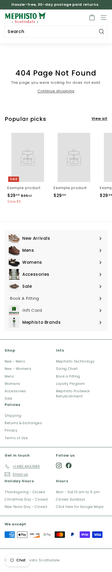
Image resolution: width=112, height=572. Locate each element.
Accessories (15, 391)
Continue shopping (56, 91)
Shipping (13, 415)
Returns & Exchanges (23, 423)
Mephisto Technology (75, 361)
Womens (12, 383)
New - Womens (18, 368)
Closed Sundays (70, 499)
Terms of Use (16, 438)
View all (99, 118)
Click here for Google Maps (80, 506)
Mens (9, 376)
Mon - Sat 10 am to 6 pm (78, 492)
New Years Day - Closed (26, 506)
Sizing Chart (67, 368)
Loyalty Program (70, 383)
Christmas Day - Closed (26, 499)
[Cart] (92, 18)
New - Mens (15, 361)
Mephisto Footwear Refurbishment (73, 394)
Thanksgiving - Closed (25, 492)
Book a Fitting (68, 376)
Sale (9, 398)
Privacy (11, 430)
